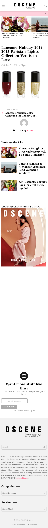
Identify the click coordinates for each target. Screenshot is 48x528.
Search (44, 448)
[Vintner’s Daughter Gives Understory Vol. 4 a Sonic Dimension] (16, 24)
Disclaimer (32, 525)
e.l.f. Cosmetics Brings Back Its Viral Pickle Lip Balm (33, 185)
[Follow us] (46, 13)
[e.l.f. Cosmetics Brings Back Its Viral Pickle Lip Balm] (9, 185)
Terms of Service (18, 525)
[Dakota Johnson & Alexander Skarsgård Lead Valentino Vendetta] (9, 167)
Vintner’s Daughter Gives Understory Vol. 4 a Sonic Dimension (13, 36)
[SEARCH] (46, 5)
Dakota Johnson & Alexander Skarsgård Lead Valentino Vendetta (32, 168)
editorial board (22, 478)
